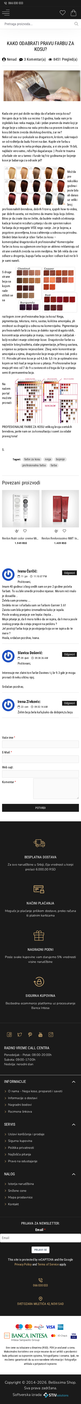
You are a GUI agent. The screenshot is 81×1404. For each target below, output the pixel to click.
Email (39, 1230)
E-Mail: (6, 752)
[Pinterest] (30, 1034)
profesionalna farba (34, 465)
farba (54, 465)
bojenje (60, 459)
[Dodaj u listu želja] (25, 531)
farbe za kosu (32, 459)
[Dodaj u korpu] (16, 531)
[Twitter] (20, 1034)
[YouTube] (40, 1034)
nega (48, 459)
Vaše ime (8, 737)
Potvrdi (40, 807)
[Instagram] (51, 1034)
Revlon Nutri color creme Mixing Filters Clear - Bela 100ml (20, 538)
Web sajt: (8, 767)
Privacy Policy (23, 1264)
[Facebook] (9, 1034)
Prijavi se (40, 1249)
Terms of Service (48, 1264)
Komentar (8, 782)
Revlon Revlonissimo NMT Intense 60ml (60, 538)
